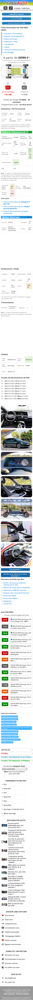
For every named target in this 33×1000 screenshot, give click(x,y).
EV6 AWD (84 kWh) (15, 394)
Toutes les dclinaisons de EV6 (14, 50)
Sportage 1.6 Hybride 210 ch (14, 809)
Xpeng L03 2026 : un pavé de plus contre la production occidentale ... (17, 899)
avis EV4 (7, 797)
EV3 (5, 784)
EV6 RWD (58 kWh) (15, 381)
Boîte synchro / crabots (8, 722)
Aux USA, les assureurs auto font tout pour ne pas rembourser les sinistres (16, 842)
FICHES (18, 8)
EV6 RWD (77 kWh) (15, 386)
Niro (5, 801)
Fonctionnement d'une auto (15, 959)
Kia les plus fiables (9, 596)
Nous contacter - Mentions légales (16, 994)
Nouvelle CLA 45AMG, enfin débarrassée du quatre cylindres (15, 879)
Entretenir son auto (12, 955)
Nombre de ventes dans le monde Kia (16, 588)
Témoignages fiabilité (12, 936)
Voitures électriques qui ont (16, 207)
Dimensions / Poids (11, 42)
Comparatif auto (11, 924)
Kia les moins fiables (10, 598)
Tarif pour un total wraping (9, 719)
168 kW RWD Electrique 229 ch (20, 659)
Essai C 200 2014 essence (10, 737)
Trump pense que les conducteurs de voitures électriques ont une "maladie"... (17, 859)
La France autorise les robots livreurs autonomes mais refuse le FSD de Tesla (16, 851)
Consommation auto (12, 928)
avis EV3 (7, 789)
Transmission (9, 44)
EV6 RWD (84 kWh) (15, 389)
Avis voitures (9, 915)
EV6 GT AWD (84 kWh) (16, 399)
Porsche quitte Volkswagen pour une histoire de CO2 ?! (15, 825)
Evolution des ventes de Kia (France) (16, 593)
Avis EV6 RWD (9, 52)
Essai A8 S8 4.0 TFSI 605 (9, 734)
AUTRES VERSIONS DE (16, 23)
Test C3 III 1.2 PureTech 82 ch (11, 739)
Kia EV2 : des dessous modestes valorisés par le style (14, 584)
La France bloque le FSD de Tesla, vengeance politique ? (16, 885)
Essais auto (9, 920)
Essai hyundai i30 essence (10, 731)
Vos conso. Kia (10, 982)
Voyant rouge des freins (9, 724)
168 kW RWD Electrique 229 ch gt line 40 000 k (20, 641)
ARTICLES (26, 8)
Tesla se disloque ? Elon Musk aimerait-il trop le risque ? (16, 892)
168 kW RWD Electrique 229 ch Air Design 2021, (20, 620)
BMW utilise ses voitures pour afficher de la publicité (17, 867)
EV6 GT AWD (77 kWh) (16, 396)
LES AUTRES (16, 19)
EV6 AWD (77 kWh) (15, 391)
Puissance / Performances (13, 34)
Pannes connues (10, 940)
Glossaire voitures (11, 963)
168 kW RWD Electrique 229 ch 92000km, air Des (20, 666)
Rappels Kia (7, 601)
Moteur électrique (10, 39)
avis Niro (7, 805)
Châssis (6, 47)
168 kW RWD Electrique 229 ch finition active (20, 627)
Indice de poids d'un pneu (9, 716)
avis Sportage (10, 813)
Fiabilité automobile (12, 932)
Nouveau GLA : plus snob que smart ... (17, 873)
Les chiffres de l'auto (12, 967)
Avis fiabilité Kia (10, 978)
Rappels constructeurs (13, 944)
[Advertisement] (16, 249)
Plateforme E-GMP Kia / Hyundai (14, 590)
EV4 (5, 793)
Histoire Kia (7, 604)
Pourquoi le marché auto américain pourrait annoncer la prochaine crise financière (17, 833)
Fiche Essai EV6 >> (15, 569)
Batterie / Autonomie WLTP (14, 36)
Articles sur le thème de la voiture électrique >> (15, 575)
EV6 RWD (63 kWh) (15, 384)
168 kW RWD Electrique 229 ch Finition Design (20, 634)
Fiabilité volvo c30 (7, 742)
